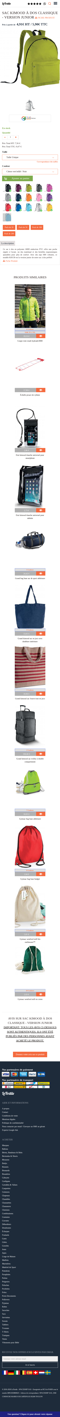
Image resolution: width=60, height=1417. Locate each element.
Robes (4, 1307)
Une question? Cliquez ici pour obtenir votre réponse (30, 1414)
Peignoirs (5, 1282)
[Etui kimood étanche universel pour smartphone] (30, 426)
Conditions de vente (10, 1116)
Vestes (4, 1339)
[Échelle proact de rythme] (30, 366)
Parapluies (6, 1274)
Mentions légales (8, 1119)
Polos (4, 1292)
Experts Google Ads (10, 1130)
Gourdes (5, 1246)
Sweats (5, 1321)
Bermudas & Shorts (10, 1156)
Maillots (5, 1260)
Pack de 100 (37, 227)
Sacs (4, 1314)
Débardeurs (6, 1224)
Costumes (6, 1217)
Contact (5, 1112)
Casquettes (6, 1188)
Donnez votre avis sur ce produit (30, 1054)
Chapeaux (6, 1196)
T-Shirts (5, 1332)
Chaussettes (6, 1203)
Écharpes (5, 1231)
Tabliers (5, 1325)
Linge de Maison (8, 1257)
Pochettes (5, 1289)
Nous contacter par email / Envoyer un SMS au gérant (23, 1126)
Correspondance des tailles (47, 162)
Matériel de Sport (9, 1267)
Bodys (4, 1163)
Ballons (5, 1149)
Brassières (6, 1174)
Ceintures (5, 1192)
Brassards (5, 1170)
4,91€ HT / (24, 24)
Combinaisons (7, 1214)
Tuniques (5, 1335)
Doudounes (6, 1228)
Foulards (5, 1235)
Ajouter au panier (18, 178)
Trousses (5, 1328)
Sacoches (5, 1310)
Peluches (5, 1285)
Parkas (4, 1278)
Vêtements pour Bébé (10, 1343)
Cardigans (6, 1181)
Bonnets (5, 1167)
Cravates (5, 1221)
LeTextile (6, 3)
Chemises (5, 1210)
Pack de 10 (9, 227)
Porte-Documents (9, 1296)
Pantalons (6, 1271)
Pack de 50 (23, 227)
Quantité (6, 133)
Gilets (4, 1242)
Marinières (6, 1264)
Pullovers (5, 1300)
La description (7, 243)
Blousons (5, 1160)
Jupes (4, 1253)
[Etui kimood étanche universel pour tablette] (30, 486)
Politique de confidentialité (12, 1123)
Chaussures (6, 1206)
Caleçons (5, 1178)
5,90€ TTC (40, 24)
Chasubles (6, 1199)
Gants (4, 1239)
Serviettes (6, 1317)
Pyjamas (5, 1303)
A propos (5, 1109)
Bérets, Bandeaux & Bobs (12, 1153)
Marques (5, 1145)
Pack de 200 (9, 234)
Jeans (4, 1249)
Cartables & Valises (9, 1185)
